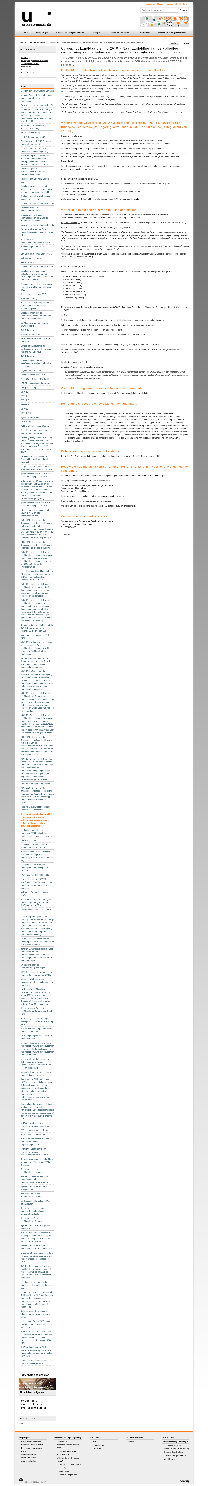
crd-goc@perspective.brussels (111, 496)
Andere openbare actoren (30, 64)
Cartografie (97, 33)
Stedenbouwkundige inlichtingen (172, 33)
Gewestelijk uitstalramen (30, 73)
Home (25, 33)
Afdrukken (66, 534)
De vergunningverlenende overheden (34, 61)
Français (186, 43)
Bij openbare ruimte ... (29, 1418)
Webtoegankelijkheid (173, 4)
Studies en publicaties (119, 33)
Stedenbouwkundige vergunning (70, 33)
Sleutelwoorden (143, 33)
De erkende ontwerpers (29, 70)
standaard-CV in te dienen (149, 475)
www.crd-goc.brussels (82, 156)
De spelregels (42, 33)
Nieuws (36, 42)
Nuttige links (150, 4)
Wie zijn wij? (25, 58)
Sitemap (160, 4)
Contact (186, 4)
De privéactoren (26, 67)
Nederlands (174, 43)
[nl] (68, 14)
